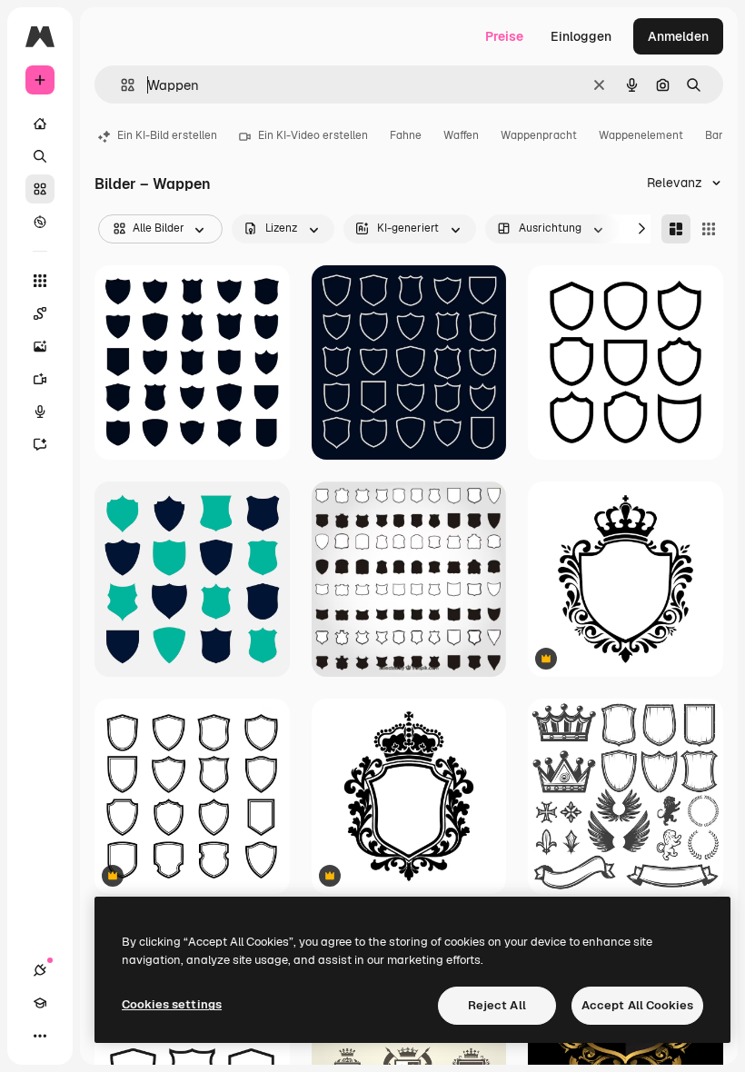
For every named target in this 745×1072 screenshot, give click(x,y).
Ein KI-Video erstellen (313, 135)
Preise (504, 36)
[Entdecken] (40, 221)
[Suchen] (40, 156)
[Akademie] (40, 1002)
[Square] (708, 228)
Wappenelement (641, 135)
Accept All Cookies (637, 1005)
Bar (714, 135)
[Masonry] (675, 228)
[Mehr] (40, 1035)
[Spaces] (40, 313)
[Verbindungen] (40, 970)
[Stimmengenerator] (40, 411)
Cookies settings (172, 1004)
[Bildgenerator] (40, 346)
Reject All (497, 1005)
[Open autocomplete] (120, 85)
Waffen (461, 135)
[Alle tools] (40, 280)
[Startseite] (40, 123)
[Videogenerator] (40, 378)
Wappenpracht (539, 135)
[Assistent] (40, 444)
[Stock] (40, 188)
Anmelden (678, 36)
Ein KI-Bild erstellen (167, 135)
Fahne (406, 135)
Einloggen (581, 36)
